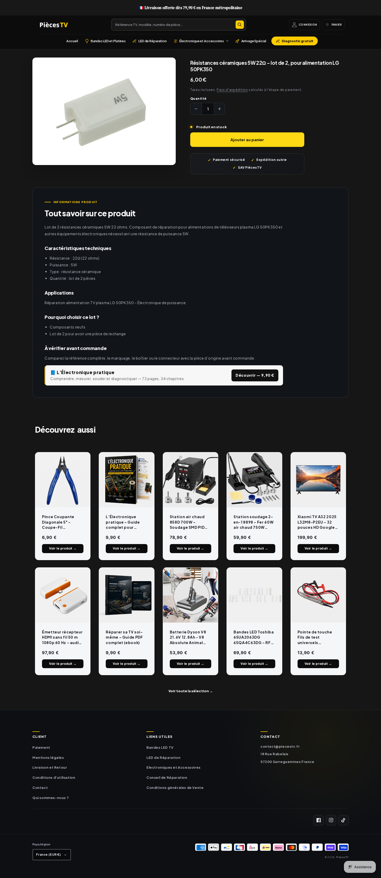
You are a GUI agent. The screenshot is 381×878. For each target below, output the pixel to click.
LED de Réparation (163, 757)
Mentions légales (48, 757)
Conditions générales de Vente (174, 788)
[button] (201, 41)
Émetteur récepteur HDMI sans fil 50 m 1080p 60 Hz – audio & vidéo (62, 637)
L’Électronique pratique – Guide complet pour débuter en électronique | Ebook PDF (123, 522)
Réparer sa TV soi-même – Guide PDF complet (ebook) (124, 637)
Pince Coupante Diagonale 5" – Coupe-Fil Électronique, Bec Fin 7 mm (60, 522)
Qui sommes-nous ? (50, 798)
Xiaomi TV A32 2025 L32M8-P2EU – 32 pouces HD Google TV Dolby (317, 522)
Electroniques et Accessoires (173, 767)
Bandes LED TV (160, 747)
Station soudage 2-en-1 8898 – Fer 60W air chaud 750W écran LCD (253, 522)
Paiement (41, 747)
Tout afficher (190, 690)
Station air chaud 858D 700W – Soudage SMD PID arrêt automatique (189, 522)
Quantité (198, 99)
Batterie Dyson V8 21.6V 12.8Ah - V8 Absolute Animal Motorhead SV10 (188, 637)
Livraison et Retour (49, 767)
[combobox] (178, 24)
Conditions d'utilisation (53, 777)
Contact (40, 788)
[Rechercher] (240, 24)
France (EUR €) (48, 854)
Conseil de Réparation (166, 777)
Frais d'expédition (232, 90)
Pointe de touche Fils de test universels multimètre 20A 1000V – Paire (315, 637)
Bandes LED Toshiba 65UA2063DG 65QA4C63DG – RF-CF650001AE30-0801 (254, 637)
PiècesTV (342, 857)
